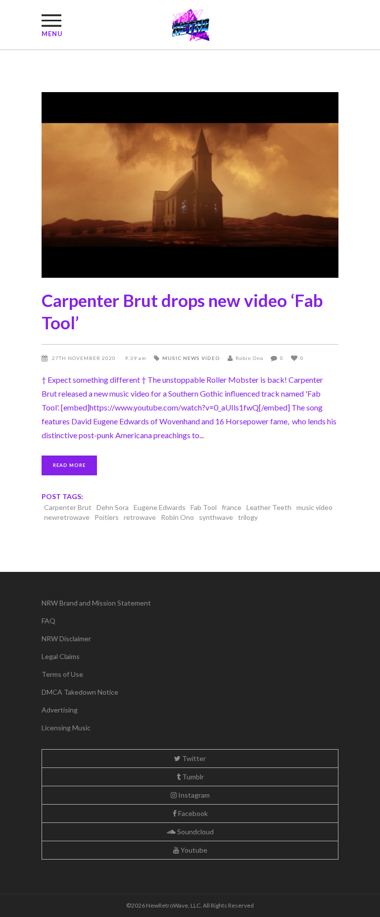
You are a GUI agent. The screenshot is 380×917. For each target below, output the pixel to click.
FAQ (48, 620)
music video (314, 507)
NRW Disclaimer (66, 638)
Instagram (193, 795)
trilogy (248, 517)
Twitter (193, 758)
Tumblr (192, 776)
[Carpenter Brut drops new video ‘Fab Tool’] (190, 185)
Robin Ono (249, 358)
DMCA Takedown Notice (80, 692)
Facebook (192, 813)
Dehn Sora (112, 507)
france (231, 507)
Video (210, 358)
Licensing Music (66, 727)
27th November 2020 (84, 358)
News (191, 358)
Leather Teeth (268, 507)
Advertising (60, 710)
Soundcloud (195, 831)
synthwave (216, 517)
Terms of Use (62, 674)
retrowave (140, 517)
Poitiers (107, 517)
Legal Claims (61, 656)
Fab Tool (203, 507)
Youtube (193, 850)
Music (172, 358)
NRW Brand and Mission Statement (96, 603)
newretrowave (67, 517)
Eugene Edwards (160, 507)
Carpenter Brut (68, 507)
